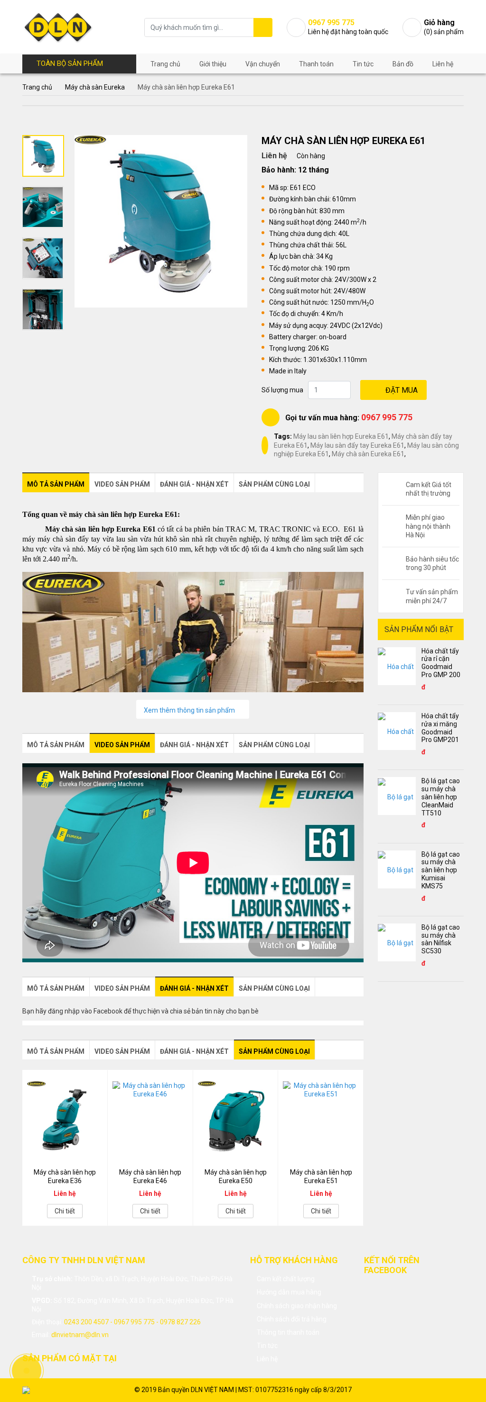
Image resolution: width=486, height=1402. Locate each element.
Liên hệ (442, 64)
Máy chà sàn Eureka (95, 87)
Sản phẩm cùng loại (274, 484)
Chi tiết (65, 1211)
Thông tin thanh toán (288, 1332)
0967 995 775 (386, 417)
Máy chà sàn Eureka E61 (368, 454)
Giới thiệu (212, 64)
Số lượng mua (282, 390)
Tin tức (363, 64)
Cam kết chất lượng (286, 1279)
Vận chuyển (262, 64)
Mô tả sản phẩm (55, 484)
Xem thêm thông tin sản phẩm (190, 710)
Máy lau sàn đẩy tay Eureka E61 (357, 445)
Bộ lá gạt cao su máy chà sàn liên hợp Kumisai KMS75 (440, 870)
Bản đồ (403, 64)
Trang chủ (165, 64)
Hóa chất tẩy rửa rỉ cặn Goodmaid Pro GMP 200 (440, 662)
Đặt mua (401, 390)
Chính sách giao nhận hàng (297, 1306)
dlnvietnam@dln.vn (80, 1335)
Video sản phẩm (122, 484)
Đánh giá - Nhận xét (194, 484)
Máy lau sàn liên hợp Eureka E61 (341, 436)
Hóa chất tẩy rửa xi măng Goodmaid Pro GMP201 (440, 727)
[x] (262, 27)
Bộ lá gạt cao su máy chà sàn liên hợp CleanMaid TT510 (440, 796)
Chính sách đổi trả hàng (292, 1319)
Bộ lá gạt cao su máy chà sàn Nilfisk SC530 (440, 939)
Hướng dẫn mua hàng (289, 1292)
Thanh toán (316, 64)
